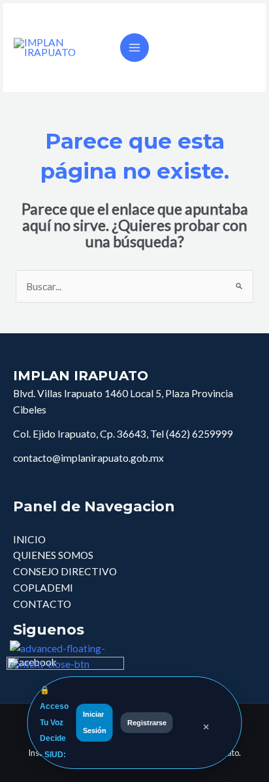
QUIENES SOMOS (53, 555)
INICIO (29, 539)
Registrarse (146, 723)
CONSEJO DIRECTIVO (65, 571)
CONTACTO (42, 604)
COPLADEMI (43, 588)
